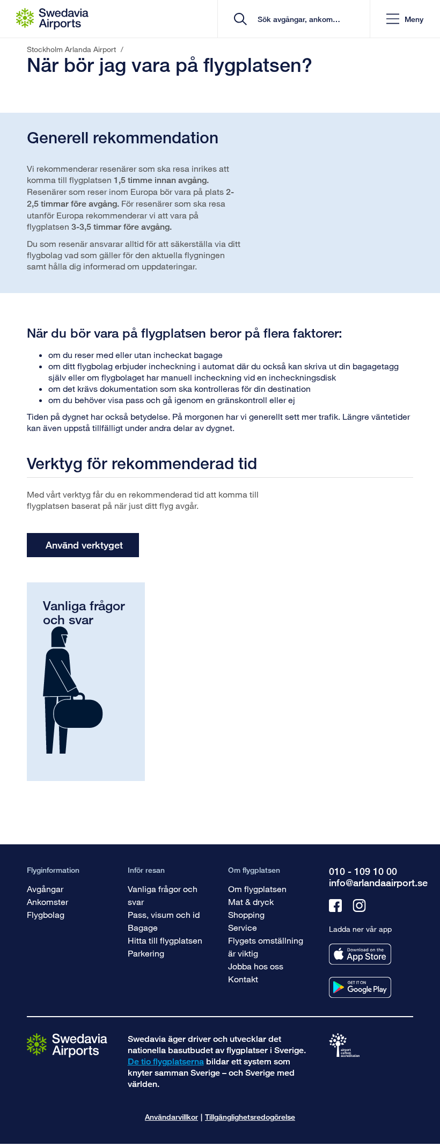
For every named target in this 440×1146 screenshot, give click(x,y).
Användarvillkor (171, 1116)
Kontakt (243, 979)
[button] (404, 19)
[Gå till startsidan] (67, 1045)
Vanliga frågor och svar (162, 895)
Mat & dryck (251, 901)
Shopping (246, 914)
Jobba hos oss (255, 966)
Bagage (143, 927)
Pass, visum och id (164, 914)
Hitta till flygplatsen (165, 940)
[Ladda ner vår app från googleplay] (360, 987)
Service (242, 927)
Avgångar (45, 889)
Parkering (146, 953)
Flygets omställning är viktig (265, 946)
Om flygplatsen (257, 889)
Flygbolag (45, 914)
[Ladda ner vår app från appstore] (360, 954)
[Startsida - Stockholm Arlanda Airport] (52, 19)
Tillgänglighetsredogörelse (250, 1116)
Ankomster (47, 901)
